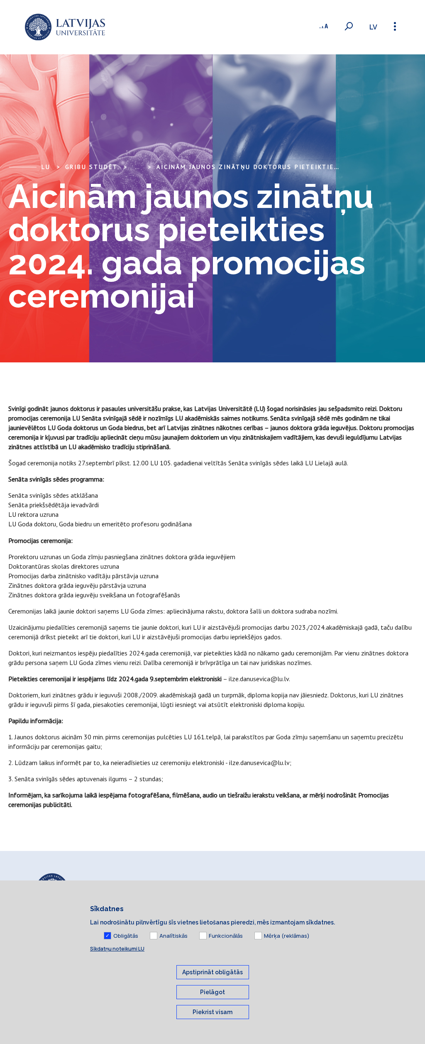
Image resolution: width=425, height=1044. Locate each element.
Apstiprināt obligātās (212, 972)
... (137, 167)
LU (46, 167)
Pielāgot (212, 992)
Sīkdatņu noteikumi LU (117, 948)
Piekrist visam (212, 1012)
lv (373, 27)
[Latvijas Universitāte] (65, 27)
